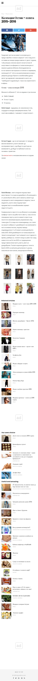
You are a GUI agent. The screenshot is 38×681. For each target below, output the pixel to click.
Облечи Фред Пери (18, 381)
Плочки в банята (17, 579)
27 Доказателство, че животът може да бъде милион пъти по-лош (24, 486)
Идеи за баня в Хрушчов (20, 510)
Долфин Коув (17, 473)
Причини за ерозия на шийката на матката (23, 537)
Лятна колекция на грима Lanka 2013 (24, 372)
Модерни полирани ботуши (21, 604)
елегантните (8, 155)
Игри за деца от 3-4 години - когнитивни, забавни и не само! (22, 588)
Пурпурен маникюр (18, 312)
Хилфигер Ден (17, 355)
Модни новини (9, 14)
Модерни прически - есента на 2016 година (23, 399)
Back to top (19, 672)
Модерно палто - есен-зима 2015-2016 (24, 304)
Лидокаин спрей (17, 464)
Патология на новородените (21, 493)
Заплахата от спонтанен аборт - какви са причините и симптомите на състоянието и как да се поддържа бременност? (24, 456)
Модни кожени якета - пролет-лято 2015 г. (23, 347)
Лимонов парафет (18, 613)
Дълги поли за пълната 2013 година (23, 436)
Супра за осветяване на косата (21, 562)
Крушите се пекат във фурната (22, 519)
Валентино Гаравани (19, 338)
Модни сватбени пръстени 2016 (22, 389)
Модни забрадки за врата (20, 364)
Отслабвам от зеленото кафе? (21, 570)
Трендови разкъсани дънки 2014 (22, 502)
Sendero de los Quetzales (21, 596)
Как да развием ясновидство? (21, 527)
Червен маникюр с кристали (21, 329)
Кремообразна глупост (19, 444)
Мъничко (15, 553)
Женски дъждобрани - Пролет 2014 (23, 321)
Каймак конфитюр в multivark (22, 545)
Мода (2, 14)
